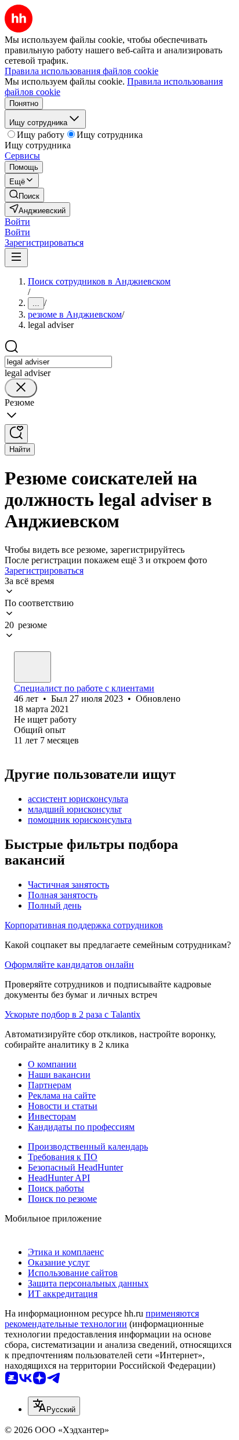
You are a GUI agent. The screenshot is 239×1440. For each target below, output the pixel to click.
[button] (17, 222)
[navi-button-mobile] (16, 257)
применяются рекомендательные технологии (102, 1318)
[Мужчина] (32, 667)
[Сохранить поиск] (16, 433)
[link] (24, 195)
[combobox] (58, 362)
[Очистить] (21, 388)
